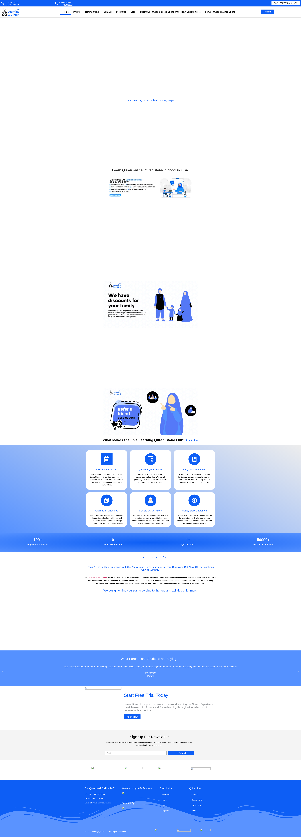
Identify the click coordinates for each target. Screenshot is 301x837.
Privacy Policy (197, 805)
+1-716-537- (96, 794)
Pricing (77, 12)
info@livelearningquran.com (100, 803)
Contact (107, 12)
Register (165, 811)
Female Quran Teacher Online (220, 12)
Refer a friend (92, 12)
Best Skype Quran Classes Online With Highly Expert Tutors (170, 12)
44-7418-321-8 (94, 799)
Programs (121, 12)
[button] (285, 3)
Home (66, 12)
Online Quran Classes (98, 577)
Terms (194, 811)
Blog (133, 12)
